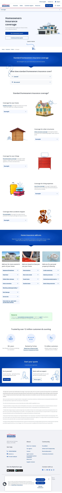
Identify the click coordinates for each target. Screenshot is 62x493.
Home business (26, 270)
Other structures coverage (40, 131)
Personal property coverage (9, 158)
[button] (5, 484)
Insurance (15, 5)
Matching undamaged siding (10, 288)
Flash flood (5, 274)
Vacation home (26, 283)
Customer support (29, 5)
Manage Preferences (40, 487)
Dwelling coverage (7, 105)
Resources (37, 5)
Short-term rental (27, 274)
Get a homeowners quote (17, 33)
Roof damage (6, 292)
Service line (5, 296)
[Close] (48, 479)
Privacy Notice (20, 485)
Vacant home (26, 279)
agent (40, 317)
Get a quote (7, 379)
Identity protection (48, 274)
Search (58, 5)
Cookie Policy (14, 485)
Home (3, 49)
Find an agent (43, 1)
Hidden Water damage (8, 279)
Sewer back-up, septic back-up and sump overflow (9, 301)
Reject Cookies (40, 482)
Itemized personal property (50, 279)
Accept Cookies (40, 479)
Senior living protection (49, 283)
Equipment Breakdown (8, 270)
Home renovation (7, 283)
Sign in (58, 1)
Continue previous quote (17, 38)
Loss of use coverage (39, 186)
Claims (21, 5)
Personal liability (7, 214)
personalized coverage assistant (25, 317)
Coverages (3, 9)
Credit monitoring (47, 270)
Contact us (50, 1)
